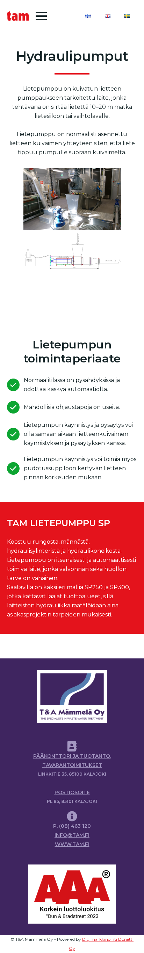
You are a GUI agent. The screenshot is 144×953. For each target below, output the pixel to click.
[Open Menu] (41, 16)
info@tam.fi (72, 835)
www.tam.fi (72, 844)
